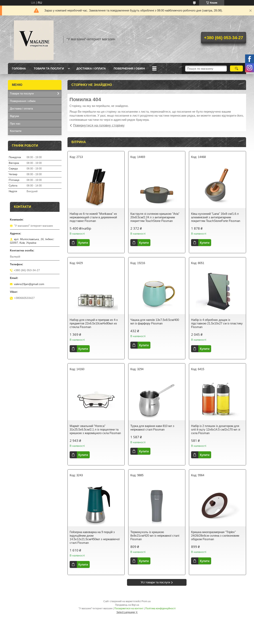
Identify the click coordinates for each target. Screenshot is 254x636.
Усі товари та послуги (155, 582)
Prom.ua (146, 601)
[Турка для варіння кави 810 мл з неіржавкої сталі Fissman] (156, 398)
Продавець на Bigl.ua (127, 605)
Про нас (15, 123)
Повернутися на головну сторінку (99, 125)
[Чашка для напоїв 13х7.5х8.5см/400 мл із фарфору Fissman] (156, 292)
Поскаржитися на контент (128, 608)
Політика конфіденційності (160, 608)
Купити (83, 242)
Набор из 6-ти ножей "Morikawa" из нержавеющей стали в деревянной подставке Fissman (93, 217)
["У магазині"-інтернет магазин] (34, 39)
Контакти (15, 130)
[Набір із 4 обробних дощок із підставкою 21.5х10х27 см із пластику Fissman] (217, 292)
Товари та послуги (49, 68)
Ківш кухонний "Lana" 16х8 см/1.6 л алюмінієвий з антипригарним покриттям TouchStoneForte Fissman (215, 217)
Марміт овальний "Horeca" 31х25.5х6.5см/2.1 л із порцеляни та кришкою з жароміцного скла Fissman (95, 429)
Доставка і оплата (91, 68)
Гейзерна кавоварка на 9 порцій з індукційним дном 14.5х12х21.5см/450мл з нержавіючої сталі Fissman (95, 537)
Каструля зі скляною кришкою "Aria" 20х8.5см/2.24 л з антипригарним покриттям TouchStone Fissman (154, 217)
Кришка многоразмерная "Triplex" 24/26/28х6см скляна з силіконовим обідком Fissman (215, 535)
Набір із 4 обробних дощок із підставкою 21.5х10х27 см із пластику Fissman (217, 323)
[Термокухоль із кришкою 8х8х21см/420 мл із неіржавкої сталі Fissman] (156, 504)
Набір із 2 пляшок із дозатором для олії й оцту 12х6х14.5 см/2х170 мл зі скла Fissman (215, 429)
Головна (19, 68)
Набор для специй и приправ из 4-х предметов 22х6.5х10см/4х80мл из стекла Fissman (94, 323)
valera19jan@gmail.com (29, 284)
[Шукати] (236, 68)
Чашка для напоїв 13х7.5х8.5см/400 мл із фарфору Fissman (154, 321)
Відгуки (14, 116)
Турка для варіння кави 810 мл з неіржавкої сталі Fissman (152, 427)
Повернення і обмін (129, 68)
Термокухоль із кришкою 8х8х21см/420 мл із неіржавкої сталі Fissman (154, 535)
